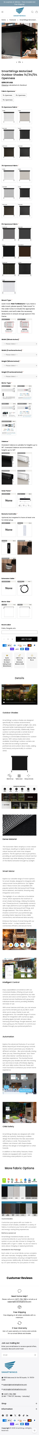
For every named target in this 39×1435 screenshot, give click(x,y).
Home (4, 20)
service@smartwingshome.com (14, 1389)
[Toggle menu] (2, 12)
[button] (37, 12)
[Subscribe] (35, 1355)
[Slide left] (16, 62)
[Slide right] (22, 62)
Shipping (5, 85)
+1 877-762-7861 (20, 1299)
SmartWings (20, 1428)
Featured (12, 20)
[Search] (32, 12)
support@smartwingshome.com (19, 1301)
